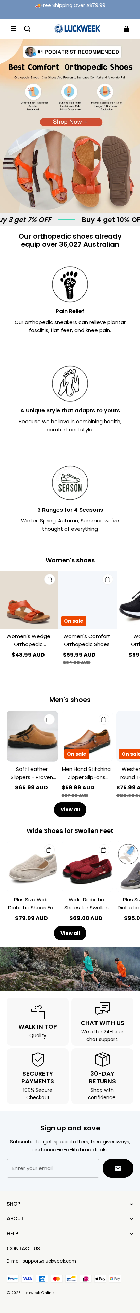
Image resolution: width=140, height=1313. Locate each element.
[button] (13, 29)
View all (70, 809)
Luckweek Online (38, 1292)
